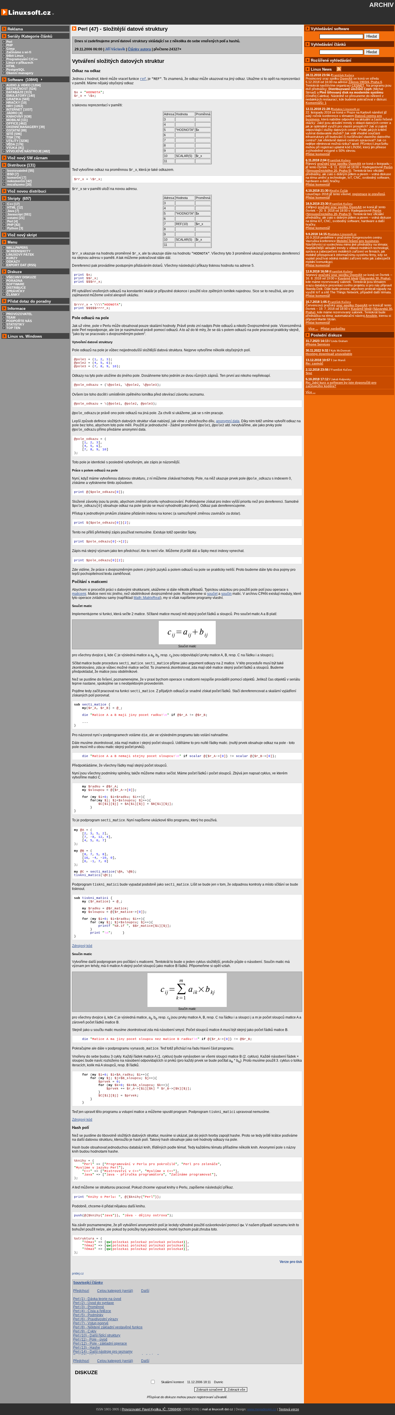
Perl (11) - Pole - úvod (90, 1339)
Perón (388, 167)
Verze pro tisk (291, 1262)
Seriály (14, 36)
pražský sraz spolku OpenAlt (339, 163)
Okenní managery (19, 73)
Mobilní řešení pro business (358, 241)
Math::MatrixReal (147, 598)
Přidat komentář (318, 154)
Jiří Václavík (115, 49)
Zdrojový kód (82, 946)
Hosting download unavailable (329, 354)
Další (145, 1291)
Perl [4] (12, 221)
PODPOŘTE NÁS (19, 321)
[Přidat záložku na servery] (83, 1275)
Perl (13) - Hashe (86, 1347)
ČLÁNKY (13, 294)
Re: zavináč (314, 363)
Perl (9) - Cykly (84, 1331)
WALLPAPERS (17, 247)
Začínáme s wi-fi (18, 52)
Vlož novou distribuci (27, 191)
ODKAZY (13, 261)
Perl (9, 41)
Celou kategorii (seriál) (115, 1291)
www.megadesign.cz (261, 1409)
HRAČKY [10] (16, 102)
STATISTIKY (15, 324)
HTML (10, 66)
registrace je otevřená (368, 194)
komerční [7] (16, 177)
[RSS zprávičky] (339, 69)
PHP (9, 45)
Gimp (10, 48)
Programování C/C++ (22, 59)
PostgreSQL (15, 69)
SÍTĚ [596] (14, 134)
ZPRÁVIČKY (15, 291)
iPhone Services (318, 344)
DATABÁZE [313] (19, 92)
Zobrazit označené (209, 1389)
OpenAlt (346, 78)
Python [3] (14, 228)
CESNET (358, 85)
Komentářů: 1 (316, 103)
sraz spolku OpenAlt (352, 305)
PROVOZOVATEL (19, 314)
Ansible (371, 315)
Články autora (139, 49)
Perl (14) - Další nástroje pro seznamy (102, 1352)
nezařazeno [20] (19, 184)
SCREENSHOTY (18, 251)
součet (212, 594)
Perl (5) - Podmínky (88, 1315)
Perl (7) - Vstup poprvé (90, 1323)
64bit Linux (14, 55)
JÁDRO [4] (14, 113)
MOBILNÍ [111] (17, 120)
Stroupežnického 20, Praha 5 (328, 170)
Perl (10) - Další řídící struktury (96, 1335)
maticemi (79, 594)
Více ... (310, 392)
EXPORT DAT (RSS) (21, 265)
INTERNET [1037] (19, 109)
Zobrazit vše (236, 1389)
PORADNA (14, 280)
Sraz (309, 373)
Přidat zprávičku (333, 328)
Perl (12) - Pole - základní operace (100, 1343)
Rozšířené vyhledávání (331, 60)
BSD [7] (12, 174)
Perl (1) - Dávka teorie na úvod (97, 1299)
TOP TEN (13, 328)
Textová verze (289, 1409)
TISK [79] (13, 137)
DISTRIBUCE (16, 287)
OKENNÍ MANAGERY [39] (25, 127)
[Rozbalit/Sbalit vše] (41, 80)
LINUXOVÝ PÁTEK (20, 254)
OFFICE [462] (16, 123)
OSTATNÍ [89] (16, 130)
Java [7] (12, 211)
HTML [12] (14, 207)
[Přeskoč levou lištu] (53, 14)
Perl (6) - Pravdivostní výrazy (95, 1319)
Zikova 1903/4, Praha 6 (365, 82)
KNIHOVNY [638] (19, 116)
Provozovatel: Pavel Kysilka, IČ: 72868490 (151, 1409)
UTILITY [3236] (17, 140)
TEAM (10, 317)
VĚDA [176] (14, 144)
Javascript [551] (18, 214)
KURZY (11, 258)
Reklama (15, 29)
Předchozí (81, 1291)
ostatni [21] (15, 218)
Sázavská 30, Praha (374, 278)
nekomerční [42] (19, 181)
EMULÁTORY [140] (20, 95)
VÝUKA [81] (15, 147)
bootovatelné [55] (20, 170)
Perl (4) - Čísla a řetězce (92, 1311)
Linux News (321, 69)
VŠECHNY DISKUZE (21, 277)
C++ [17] (13, 204)
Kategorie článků (37, 36)
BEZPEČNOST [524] (21, 88)
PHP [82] (13, 224)
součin (226, 594)
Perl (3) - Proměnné (88, 1307)
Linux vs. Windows (25, 336)
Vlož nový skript (22, 235)
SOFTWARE (15, 284)
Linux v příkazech (19, 62)
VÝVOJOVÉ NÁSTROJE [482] (28, 151)
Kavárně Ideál (348, 278)
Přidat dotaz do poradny (28, 301)
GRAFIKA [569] (17, 99)
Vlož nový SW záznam (28, 158)
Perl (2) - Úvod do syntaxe (93, 1303)
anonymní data (227, 421)
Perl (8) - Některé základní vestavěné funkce (108, 1327)
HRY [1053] (14, 106)
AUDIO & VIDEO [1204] (23, 85)
